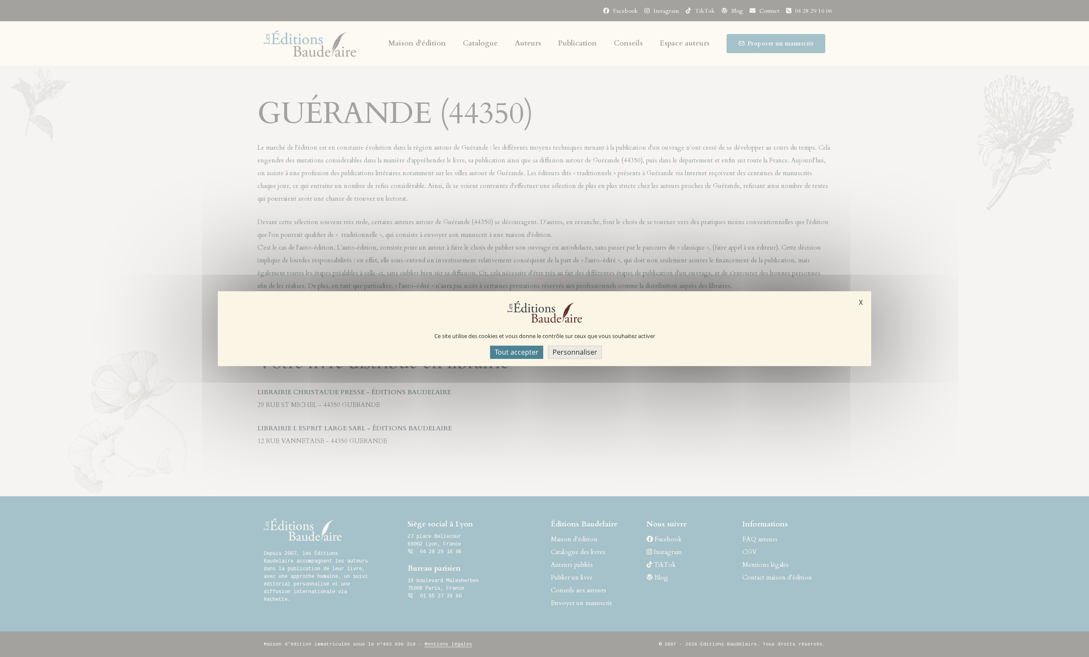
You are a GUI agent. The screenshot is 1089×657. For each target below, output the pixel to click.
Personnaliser (575, 351)
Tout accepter (517, 351)
